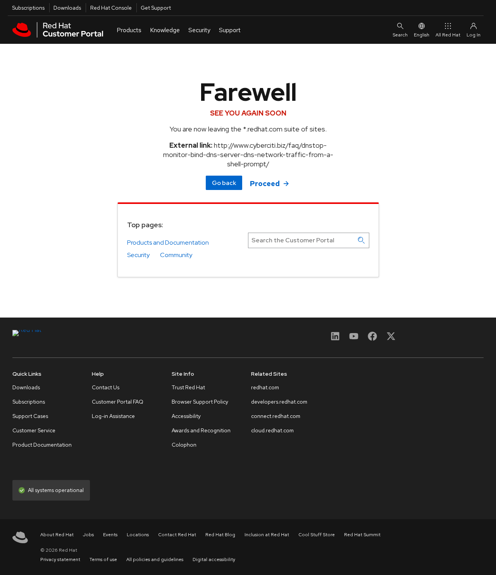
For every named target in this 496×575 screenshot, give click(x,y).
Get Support (156, 7)
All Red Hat (448, 35)
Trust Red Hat (188, 387)
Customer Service (33, 430)
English (421, 35)
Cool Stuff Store (316, 535)
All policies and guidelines (154, 559)
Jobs (88, 535)
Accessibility (186, 416)
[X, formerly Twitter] (391, 339)
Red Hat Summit (362, 535)
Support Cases (30, 416)
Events (110, 535)
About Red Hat (57, 535)
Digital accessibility (214, 559)
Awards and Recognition (201, 430)
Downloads (67, 7)
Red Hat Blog (220, 535)
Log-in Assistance (113, 416)
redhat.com (265, 387)
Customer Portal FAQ (117, 401)
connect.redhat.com (275, 416)
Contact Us (105, 387)
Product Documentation (42, 444)
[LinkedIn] (335, 339)
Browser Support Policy (200, 401)
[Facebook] (372, 339)
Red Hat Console (111, 7)
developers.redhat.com (279, 401)
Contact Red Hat (177, 535)
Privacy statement (60, 559)
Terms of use (103, 559)
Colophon (184, 444)
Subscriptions (28, 7)
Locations (138, 535)
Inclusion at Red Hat (267, 535)
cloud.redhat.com (272, 430)
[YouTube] (353, 339)
